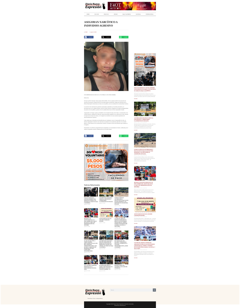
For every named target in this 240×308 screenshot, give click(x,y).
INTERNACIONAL (149, 14)
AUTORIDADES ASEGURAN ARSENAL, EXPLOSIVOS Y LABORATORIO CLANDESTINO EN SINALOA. (106, 199)
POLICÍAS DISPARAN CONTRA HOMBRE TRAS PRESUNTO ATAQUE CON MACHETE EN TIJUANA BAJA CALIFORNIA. (91, 200)
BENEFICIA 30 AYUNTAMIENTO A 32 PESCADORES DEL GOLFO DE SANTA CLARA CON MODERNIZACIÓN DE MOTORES (90, 222)
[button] (89, 37)
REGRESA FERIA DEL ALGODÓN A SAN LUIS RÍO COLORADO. (120, 267)
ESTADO (116, 14)
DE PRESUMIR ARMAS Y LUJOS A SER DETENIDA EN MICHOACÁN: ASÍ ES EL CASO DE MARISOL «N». (105, 267)
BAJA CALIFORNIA (127, 14)
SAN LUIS (96, 14)
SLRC (86, 32)
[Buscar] (154, 290)
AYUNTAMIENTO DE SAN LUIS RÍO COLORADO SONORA (105, 220)
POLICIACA (106, 14)
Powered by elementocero (120, 305)
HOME (88, 14)
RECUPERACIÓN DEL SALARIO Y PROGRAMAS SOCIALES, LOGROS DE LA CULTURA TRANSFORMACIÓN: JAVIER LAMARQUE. (121, 244)
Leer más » (136, 98)
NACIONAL (138, 14)
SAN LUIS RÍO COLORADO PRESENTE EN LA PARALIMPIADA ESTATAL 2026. (90, 267)
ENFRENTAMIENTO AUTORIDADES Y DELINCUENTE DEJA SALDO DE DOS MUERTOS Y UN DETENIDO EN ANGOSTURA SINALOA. (121, 201)
